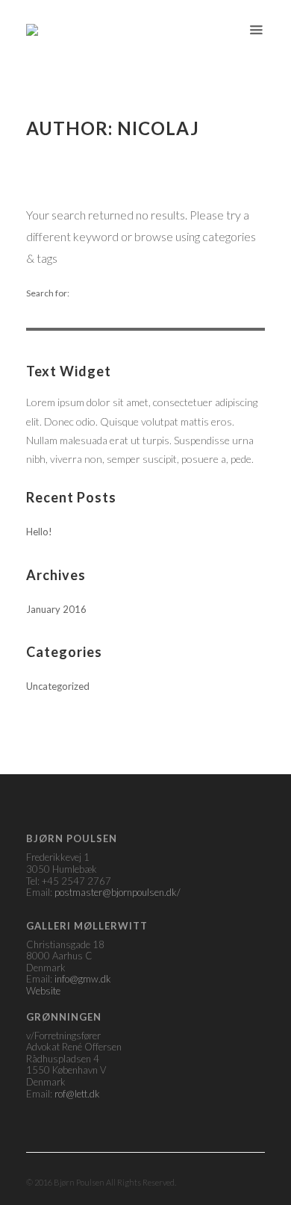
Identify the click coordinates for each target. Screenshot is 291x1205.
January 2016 (56, 609)
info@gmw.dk (82, 979)
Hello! (39, 532)
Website (43, 991)
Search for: (47, 293)
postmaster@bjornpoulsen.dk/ (117, 892)
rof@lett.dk (77, 1094)
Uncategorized (58, 686)
